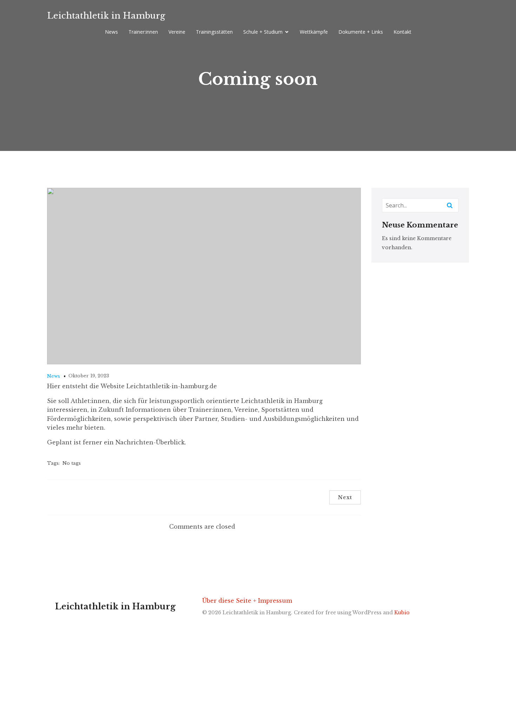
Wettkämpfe (314, 31)
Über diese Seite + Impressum (247, 600)
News (111, 31)
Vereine (176, 31)
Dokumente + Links (360, 31)
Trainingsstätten (214, 31)
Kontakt (402, 31)
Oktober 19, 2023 (88, 376)
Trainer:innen (143, 31)
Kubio (402, 612)
